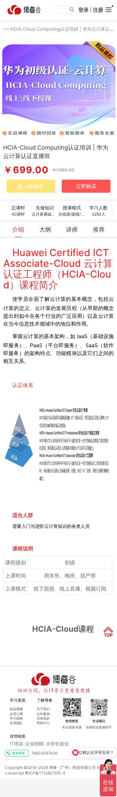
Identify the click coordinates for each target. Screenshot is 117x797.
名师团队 (16, 723)
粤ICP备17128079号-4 (45, 773)
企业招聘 (34, 743)
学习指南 (16, 718)
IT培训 (16, 743)
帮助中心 (43, 723)
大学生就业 (57, 743)
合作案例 (43, 714)
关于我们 (43, 709)
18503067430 (45, 753)
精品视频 (16, 709)
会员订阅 (16, 714)
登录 (83, 10)
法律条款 (43, 718)
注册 (98, 10)
